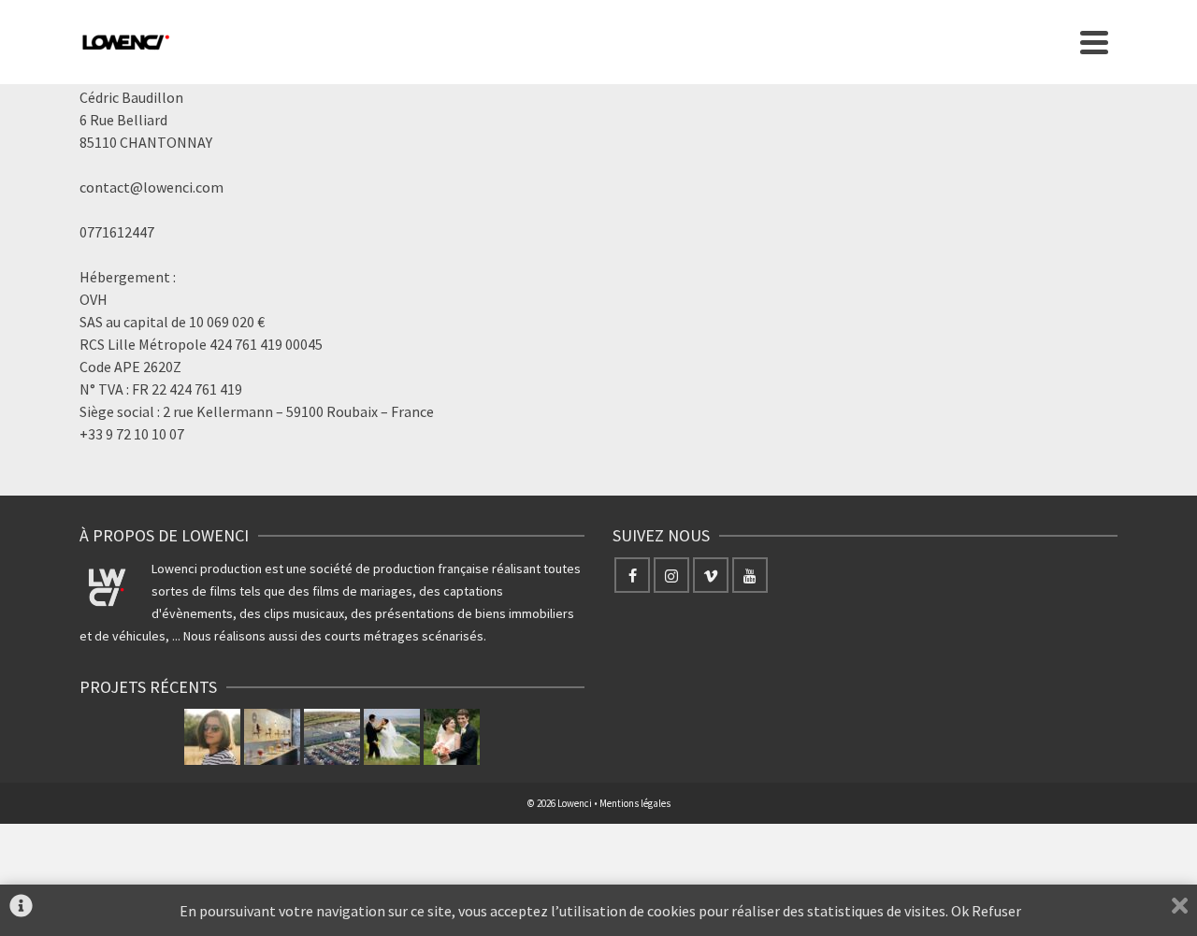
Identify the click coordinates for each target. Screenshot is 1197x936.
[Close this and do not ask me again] (1180, 910)
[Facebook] (632, 575)
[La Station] (272, 737)
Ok (960, 910)
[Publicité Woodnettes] (212, 737)
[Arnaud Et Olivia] (392, 737)
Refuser (998, 910)
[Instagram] (671, 575)
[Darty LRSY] (332, 737)
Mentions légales (635, 803)
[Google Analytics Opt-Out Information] (21, 910)
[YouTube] (750, 575)
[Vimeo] (710, 575)
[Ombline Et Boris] (452, 737)
